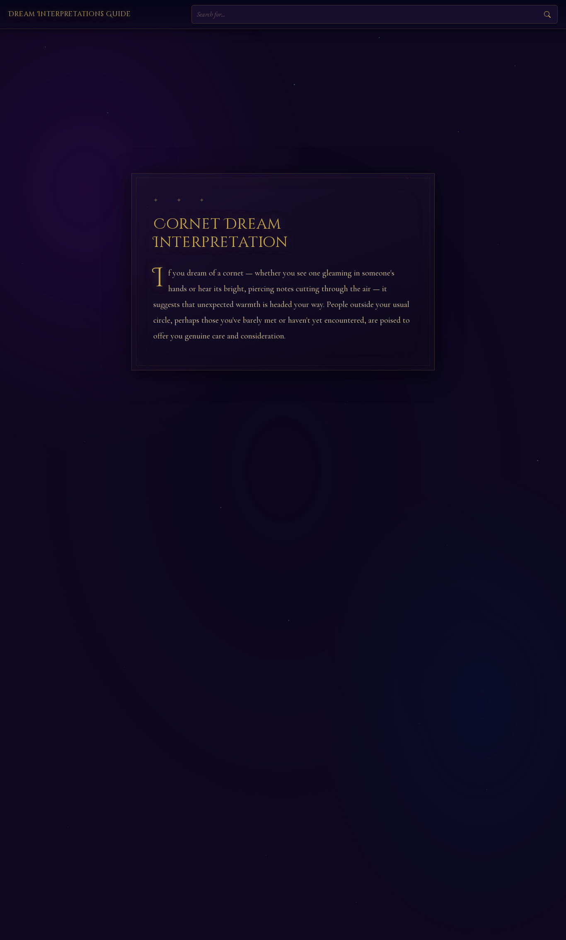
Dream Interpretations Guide (69, 14)
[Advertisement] (283, 91)
